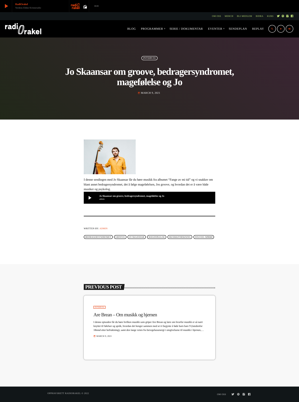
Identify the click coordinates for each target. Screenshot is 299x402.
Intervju (149, 58)
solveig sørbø (203, 237)
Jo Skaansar (136, 237)
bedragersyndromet (98, 237)
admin (103, 228)
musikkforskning (180, 237)
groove (120, 237)
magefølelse (157, 237)
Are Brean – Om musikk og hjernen (125, 315)
